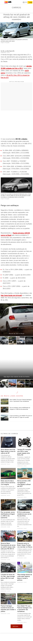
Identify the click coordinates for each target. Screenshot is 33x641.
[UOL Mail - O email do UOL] (24, 2)
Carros (16, 7)
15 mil (8, 75)
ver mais (15, 626)
